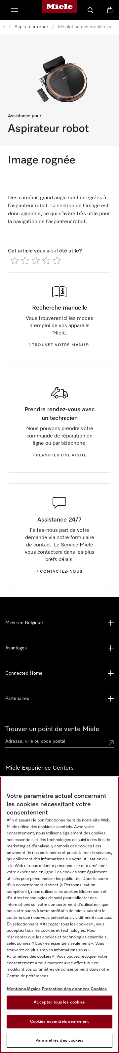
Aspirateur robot (31, 27)
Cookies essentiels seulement (59, 1021)
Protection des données (66, 989)
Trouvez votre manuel (61, 345)
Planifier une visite (61, 455)
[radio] (15, 260)
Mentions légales (24, 989)
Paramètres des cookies (59, 1040)
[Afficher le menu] (15, 10)
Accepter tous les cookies (59, 1002)
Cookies (99, 989)
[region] (59, 914)
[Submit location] (111, 742)
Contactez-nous (61, 572)
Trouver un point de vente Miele (52, 729)
